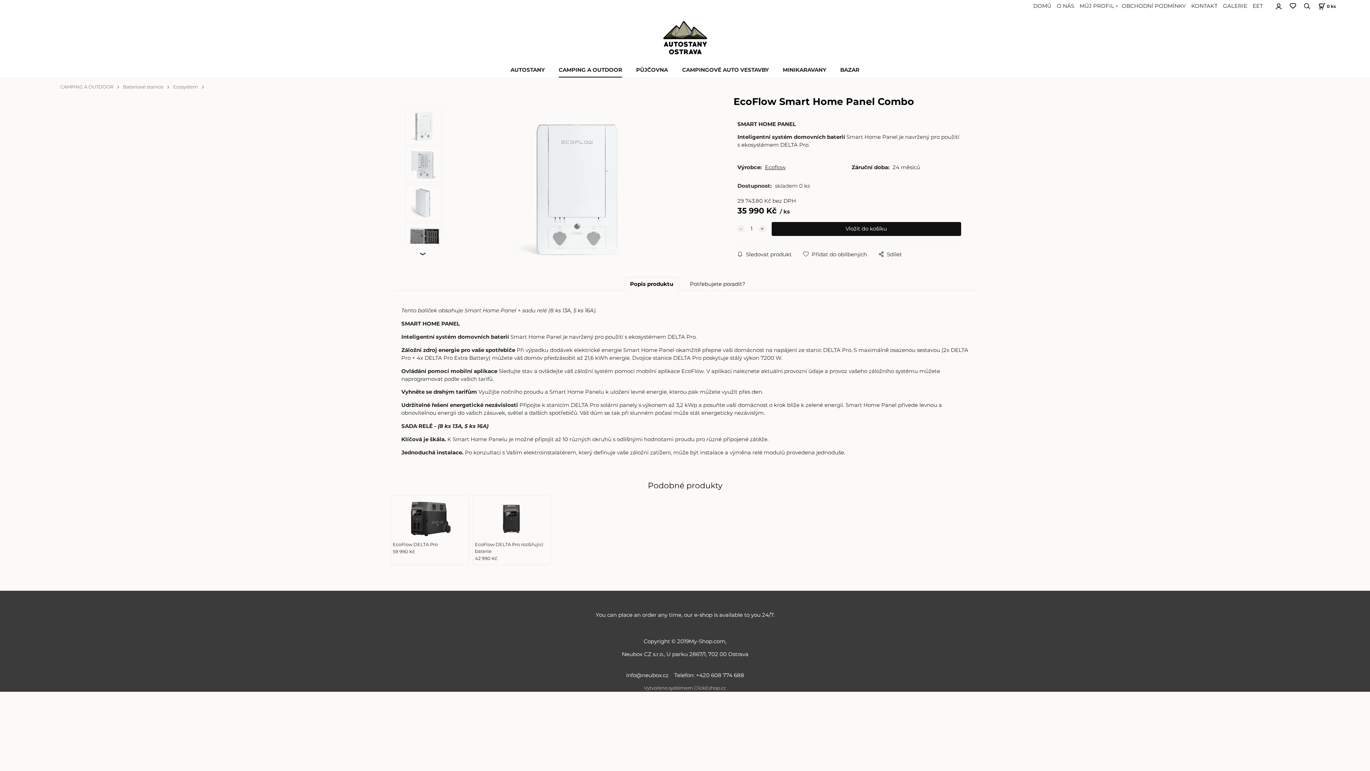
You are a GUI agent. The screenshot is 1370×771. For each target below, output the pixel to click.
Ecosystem (185, 87)
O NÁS (1065, 6)
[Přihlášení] (1278, 5)
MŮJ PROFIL (1097, 6)
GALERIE (1235, 6)
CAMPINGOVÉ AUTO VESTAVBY (725, 70)
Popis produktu (651, 284)
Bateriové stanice (143, 87)
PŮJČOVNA (652, 70)
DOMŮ (1042, 6)
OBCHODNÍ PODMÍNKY (1154, 6)
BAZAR (849, 70)
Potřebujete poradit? (717, 284)
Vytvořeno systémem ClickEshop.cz (685, 688)
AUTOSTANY (528, 70)
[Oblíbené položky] (1293, 6)
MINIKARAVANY (804, 70)
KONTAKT (1204, 6)
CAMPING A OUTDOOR (590, 70)
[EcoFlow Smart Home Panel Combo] (577, 188)
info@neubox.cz (648, 675)
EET (1258, 6)
